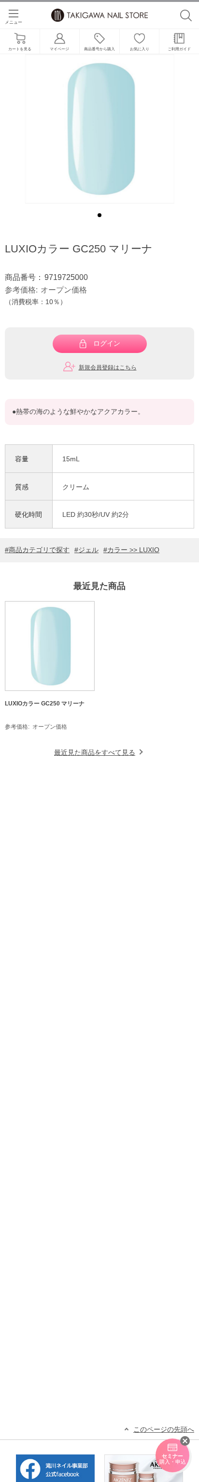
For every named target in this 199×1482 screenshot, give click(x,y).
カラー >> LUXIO (133, 550)
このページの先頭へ (163, 1429)
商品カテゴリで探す (39, 550)
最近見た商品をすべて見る (94, 752)
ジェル (88, 550)
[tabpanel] (99, 129)
